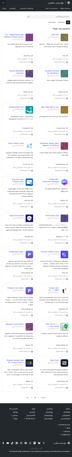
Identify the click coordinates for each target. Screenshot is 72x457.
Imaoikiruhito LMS (16, 107)
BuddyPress (65, 434)
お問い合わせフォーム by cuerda (52, 325)
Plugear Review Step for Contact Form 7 (15, 361)
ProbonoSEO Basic (16, 252)
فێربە (33, 408)
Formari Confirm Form (50, 252)
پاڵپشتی (32, 412)
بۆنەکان (15, 412)
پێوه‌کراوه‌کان (48, 415)
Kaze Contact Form (16, 143)
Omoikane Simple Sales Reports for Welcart (49, 144)
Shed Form (54, 360)
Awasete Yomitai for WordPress (52, 72)
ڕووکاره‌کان (49, 412)
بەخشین (14, 415)
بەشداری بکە (13, 408)
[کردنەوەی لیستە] (3, 3)
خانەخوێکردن (66, 415)
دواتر (27, 397)
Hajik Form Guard (16, 216)
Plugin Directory (65, 8)
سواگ (15, 418)
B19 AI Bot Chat (52, 216)
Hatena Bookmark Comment (16, 72)
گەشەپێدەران (30, 415)
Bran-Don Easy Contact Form (18, 180)
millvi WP (55, 35)
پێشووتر (43, 397)
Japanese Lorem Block (15, 324)
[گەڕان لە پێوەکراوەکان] (28, 17)
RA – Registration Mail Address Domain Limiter (14, 36)
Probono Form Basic (16, 288)
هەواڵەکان (66, 412)
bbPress (66, 431)
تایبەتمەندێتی (65, 418)
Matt (67, 428)
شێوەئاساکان (48, 418)
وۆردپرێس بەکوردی (60, 443)
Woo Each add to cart (50, 107)
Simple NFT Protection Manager (51, 180)
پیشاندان (50, 408)
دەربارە (68, 408)
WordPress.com (64, 424)
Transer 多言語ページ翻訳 (54, 289)
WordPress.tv (29, 418)
